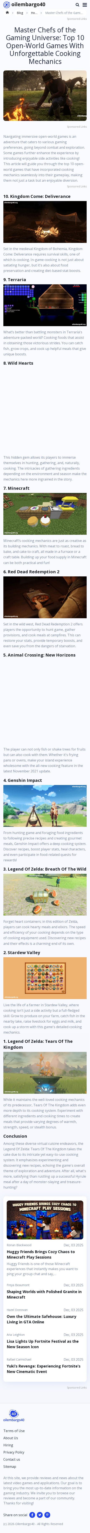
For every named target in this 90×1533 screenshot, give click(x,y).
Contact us (11, 1459)
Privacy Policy (13, 1452)
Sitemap (9, 1466)
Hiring (8, 1445)
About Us (10, 1438)
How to (34, 13)
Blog (20, 13)
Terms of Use (14, 1430)
